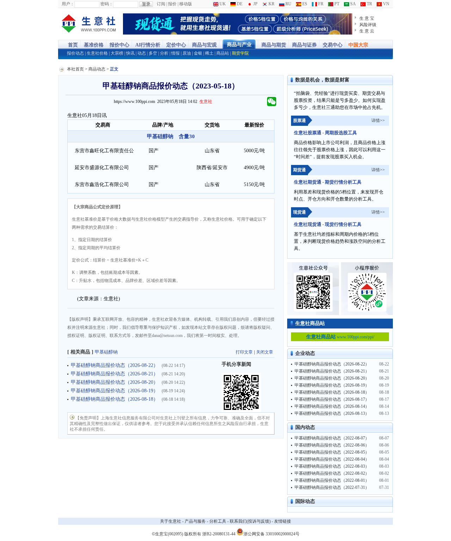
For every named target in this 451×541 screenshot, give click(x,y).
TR (369, 3)
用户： (68, 3)
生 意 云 (366, 31)
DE (239, 3)
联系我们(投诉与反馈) (250, 521)
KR (270, 3)
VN (385, 3)
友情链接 (282, 521)
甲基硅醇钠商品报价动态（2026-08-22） (114, 365)
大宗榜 (117, 53)
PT (336, 3)
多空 (153, 53)
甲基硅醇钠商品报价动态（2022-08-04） (332, 459)
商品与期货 (273, 45)
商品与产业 (239, 44)
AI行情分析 (147, 45)
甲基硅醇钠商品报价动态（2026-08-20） (114, 382)
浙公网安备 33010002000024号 (271, 533)
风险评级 (367, 24)
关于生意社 (170, 521)
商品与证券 (304, 45)
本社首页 (75, 69)
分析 (164, 53)
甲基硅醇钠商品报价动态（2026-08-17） (332, 399)
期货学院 (240, 53)
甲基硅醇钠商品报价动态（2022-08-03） (332, 466)
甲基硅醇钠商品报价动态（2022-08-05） (332, 452)
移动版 (185, 3)
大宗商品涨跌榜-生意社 (89, 24)
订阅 (161, 3)
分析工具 (217, 521)
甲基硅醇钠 (106, 352)
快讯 (130, 53)
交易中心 (332, 45)
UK (222, 3)
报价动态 (75, 53)
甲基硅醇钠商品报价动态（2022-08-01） (332, 480)
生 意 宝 (366, 18)
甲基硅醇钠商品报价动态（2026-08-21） (114, 373)
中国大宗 (358, 45)
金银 (198, 53)
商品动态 (96, 69)
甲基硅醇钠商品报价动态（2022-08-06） (332, 445)
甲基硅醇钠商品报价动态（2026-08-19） (114, 390)
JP (255, 3)
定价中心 (176, 45)
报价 (172, 3)
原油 (187, 53)
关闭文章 (264, 352)
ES (304, 3)
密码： (106, 3)
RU (287, 3)
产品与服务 (195, 521)
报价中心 (119, 45)
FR (320, 3)
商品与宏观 (204, 45)
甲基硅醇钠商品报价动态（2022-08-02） (332, 473)
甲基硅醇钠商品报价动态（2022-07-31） (332, 487)
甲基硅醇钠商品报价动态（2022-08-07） (332, 438)
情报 (175, 53)
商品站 (222, 53)
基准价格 (94, 45)
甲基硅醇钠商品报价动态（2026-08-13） (332, 413)
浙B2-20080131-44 (218, 533)
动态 (141, 53)
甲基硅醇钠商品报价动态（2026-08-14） (332, 406)
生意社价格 (97, 53)
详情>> (378, 120)
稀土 (209, 53)
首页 (73, 45)
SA (352, 3)
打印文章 (244, 352)
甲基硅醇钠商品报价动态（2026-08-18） (114, 399)
